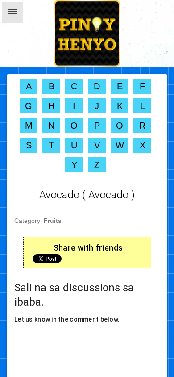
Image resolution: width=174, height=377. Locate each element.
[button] (12, 12)
